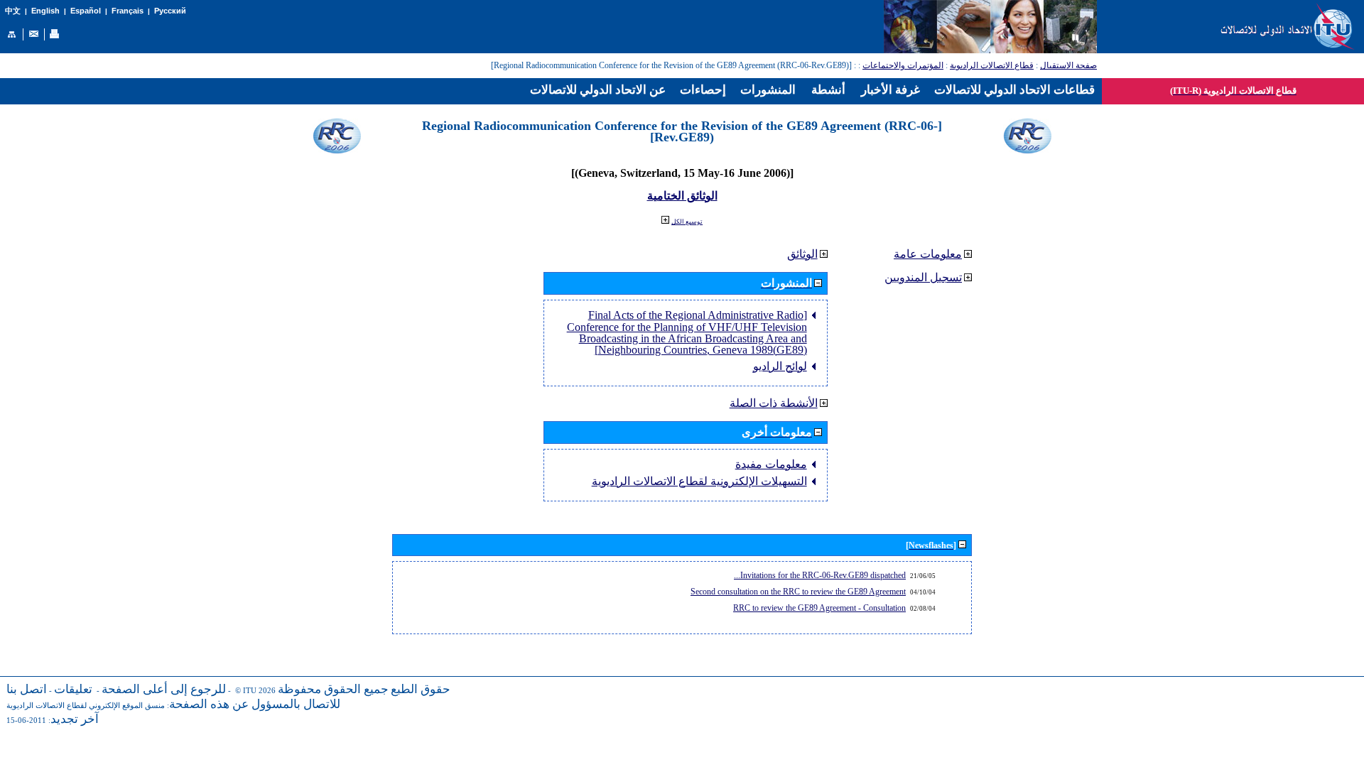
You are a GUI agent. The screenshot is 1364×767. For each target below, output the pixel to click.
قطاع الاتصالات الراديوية (992, 65)
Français (128, 10)
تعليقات (73, 689)
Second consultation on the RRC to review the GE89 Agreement (798, 592)
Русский (170, 10)
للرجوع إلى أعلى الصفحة (164, 689)
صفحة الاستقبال (1068, 65)
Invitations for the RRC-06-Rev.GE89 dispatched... (820, 575)
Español (85, 10)
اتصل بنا (26, 689)
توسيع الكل (687, 221)
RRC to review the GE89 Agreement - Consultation (819, 608)
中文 (13, 11)
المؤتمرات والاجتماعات (902, 65)
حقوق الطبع (420, 689)
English (45, 10)
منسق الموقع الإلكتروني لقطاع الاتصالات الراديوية (85, 705)
